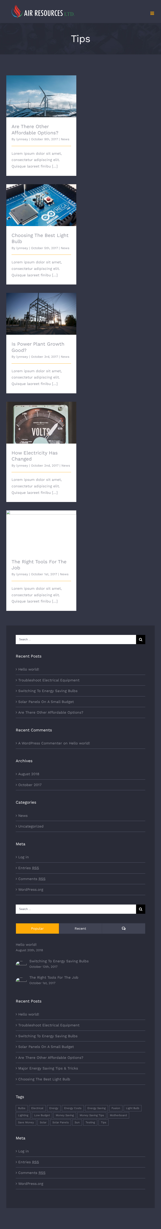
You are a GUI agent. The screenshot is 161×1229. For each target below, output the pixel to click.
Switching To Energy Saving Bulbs (48, 691)
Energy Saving (96, 1108)
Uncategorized (31, 826)
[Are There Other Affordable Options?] (41, 96)
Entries (28, 868)
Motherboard (118, 1115)
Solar (43, 1122)
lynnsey (22, 139)
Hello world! (28, 669)
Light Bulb (132, 1108)
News (65, 139)
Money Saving (65, 1115)
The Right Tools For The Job (41, 528)
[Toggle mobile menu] (152, 13)
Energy (53, 1108)
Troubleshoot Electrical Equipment (48, 680)
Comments (31, 879)
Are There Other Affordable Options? (41, 90)
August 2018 (28, 774)
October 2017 (30, 785)
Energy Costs (73, 1108)
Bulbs (21, 1108)
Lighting (23, 1115)
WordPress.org (30, 889)
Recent (80, 928)
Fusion (116, 1108)
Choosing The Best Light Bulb (41, 201)
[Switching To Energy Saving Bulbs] (21, 964)
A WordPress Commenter (40, 743)
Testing (90, 1122)
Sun (77, 1122)
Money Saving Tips (92, 1115)
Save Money (26, 1122)
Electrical (37, 1108)
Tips (103, 1122)
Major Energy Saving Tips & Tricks (48, 1068)
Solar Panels (60, 1122)
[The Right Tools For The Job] (21, 981)
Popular (37, 928)
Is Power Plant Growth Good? (41, 310)
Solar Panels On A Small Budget (46, 702)
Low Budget (42, 1115)
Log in (23, 857)
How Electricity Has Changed (41, 419)
